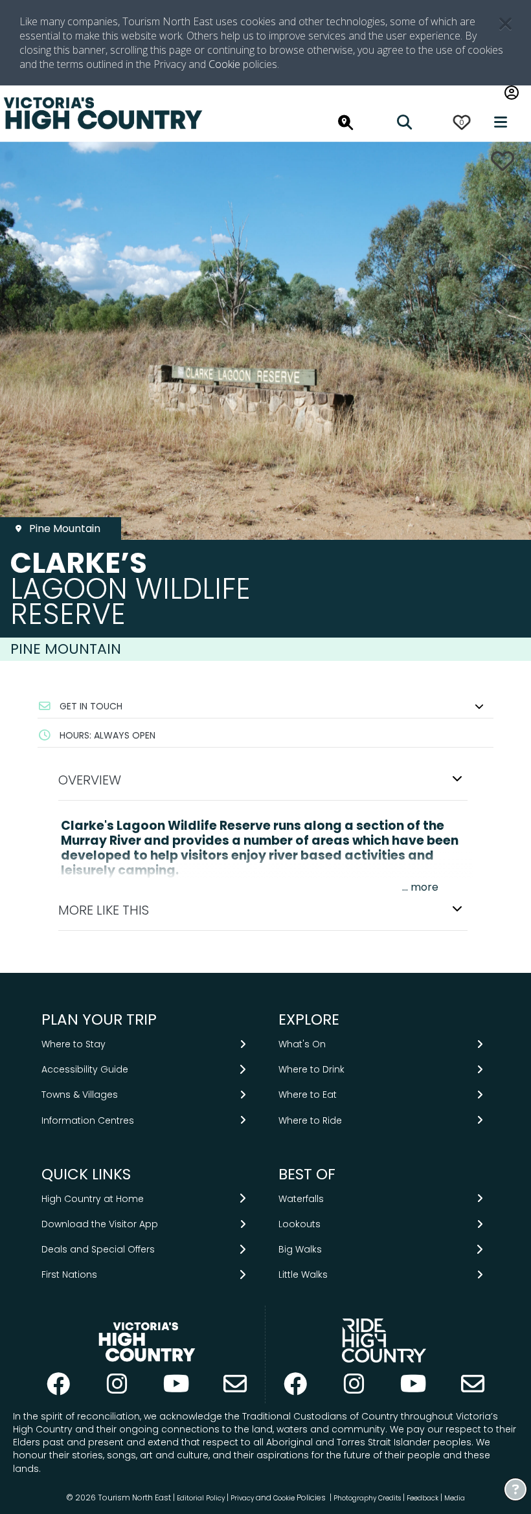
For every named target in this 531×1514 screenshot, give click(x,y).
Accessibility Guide (84, 1069)
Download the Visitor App (99, 1224)
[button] (265, 706)
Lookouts (299, 1224)
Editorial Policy (201, 1498)
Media (454, 1498)
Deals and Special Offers (98, 1249)
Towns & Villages (79, 1094)
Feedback (423, 1498)
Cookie (224, 64)
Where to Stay (73, 1044)
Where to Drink (311, 1069)
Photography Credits (367, 1498)
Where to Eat (307, 1094)
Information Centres (87, 1120)
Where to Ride (310, 1120)
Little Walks (303, 1274)
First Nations (69, 1274)
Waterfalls (301, 1198)
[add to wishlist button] (502, 161)
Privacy (242, 1498)
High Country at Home (92, 1198)
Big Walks (300, 1249)
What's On (302, 1044)
